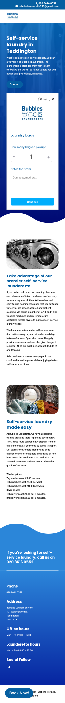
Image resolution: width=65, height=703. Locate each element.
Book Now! (19, 693)
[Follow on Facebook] (9, 667)
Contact (15, 84)
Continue (32, 202)
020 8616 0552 (47, 3)
